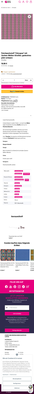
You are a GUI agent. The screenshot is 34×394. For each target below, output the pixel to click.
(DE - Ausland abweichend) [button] (16, 73)
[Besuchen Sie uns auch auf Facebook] (6, 286)
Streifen (26, 179)
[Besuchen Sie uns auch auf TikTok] (23, 286)
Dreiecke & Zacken (18, 177)
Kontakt (6, 110)
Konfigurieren (17, 383)
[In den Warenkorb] (2, 13)
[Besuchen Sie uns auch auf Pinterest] (15, 286)
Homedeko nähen (18, 173)
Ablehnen (17, 388)
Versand (11, 65)
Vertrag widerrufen (17, 330)
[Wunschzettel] (27, 2)
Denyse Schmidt (18, 185)
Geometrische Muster (19, 179)
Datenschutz (13, 374)
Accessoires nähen (19, 171)
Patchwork (17, 191)
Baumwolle (17, 183)
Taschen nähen (26, 173)
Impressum (5, 374)
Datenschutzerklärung (11, 319)
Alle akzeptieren (17, 378)
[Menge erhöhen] (31, 80)
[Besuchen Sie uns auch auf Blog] (28, 286)
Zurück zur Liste (6, 7)
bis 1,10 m (17, 194)
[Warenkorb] (31, 2)
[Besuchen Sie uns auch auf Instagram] (19, 286)
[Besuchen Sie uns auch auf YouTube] (11, 286)
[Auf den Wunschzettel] (29, 16)
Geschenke (17, 188)
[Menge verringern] (3, 80)
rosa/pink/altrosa (18, 197)
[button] (20, 2)
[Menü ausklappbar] (2, 1)
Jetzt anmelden (17, 313)
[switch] (30, 392)
